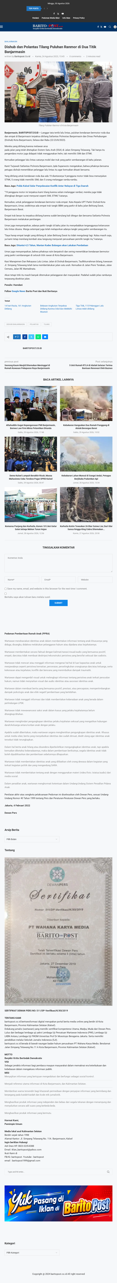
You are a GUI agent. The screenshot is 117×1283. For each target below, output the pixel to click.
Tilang (47, 324)
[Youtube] (63, 13)
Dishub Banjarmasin (16, 324)
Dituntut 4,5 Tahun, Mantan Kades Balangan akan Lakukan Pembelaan (52, 245)
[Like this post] (18, 336)
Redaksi (35, 18)
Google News (19, 291)
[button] (44, 8)
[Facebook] (54, 13)
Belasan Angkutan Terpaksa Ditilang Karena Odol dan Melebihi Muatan (56, 308)
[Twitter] (58, 13)
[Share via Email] (45, 336)
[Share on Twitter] (31, 336)
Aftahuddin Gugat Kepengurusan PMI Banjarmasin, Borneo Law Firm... (55, 8)
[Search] (109, 26)
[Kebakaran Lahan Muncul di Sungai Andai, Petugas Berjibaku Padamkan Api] (86, 454)
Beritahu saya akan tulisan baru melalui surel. (28, 597)
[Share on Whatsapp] (38, 336)
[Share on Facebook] (24, 336)
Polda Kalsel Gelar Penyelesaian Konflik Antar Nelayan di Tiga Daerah (52, 186)
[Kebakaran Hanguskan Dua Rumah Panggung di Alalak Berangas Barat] (86, 403)
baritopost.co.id (22, 56)
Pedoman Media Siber (51, 18)
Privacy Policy (79, 18)
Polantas (34, 324)
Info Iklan (66, 18)
